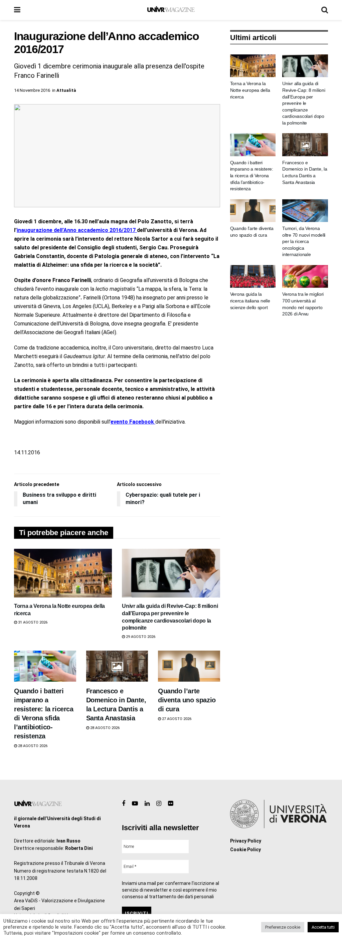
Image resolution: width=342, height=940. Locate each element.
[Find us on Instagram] (158, 803)
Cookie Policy (245, 849)
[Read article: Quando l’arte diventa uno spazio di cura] (189, 666)
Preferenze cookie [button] (282, 927)
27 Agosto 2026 (176, 719)
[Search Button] (324, 10)
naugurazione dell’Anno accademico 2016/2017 (77, 230)
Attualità (66, 90)
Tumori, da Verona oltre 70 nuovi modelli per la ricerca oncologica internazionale (303, 241)
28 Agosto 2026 (32, 746)
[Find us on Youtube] (135, 803)
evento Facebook (133, 422)
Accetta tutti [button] (323, 927)
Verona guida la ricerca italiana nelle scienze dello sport (250, 300)
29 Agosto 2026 (140, 637)
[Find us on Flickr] (170, 803)
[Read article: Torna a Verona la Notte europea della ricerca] (63, 573)
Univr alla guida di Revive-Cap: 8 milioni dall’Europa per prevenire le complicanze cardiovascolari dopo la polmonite (303, 103)
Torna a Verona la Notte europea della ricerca (250, 90)
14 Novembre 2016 (32, 90)
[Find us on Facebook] (123, 803)
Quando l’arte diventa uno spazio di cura (187, 700)
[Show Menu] (17, 10)
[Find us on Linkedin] (147, 803)
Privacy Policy (245, 841)
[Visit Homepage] (171, 10)
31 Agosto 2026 (32, 622)
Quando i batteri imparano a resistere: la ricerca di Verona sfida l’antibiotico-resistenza (251, 175)
